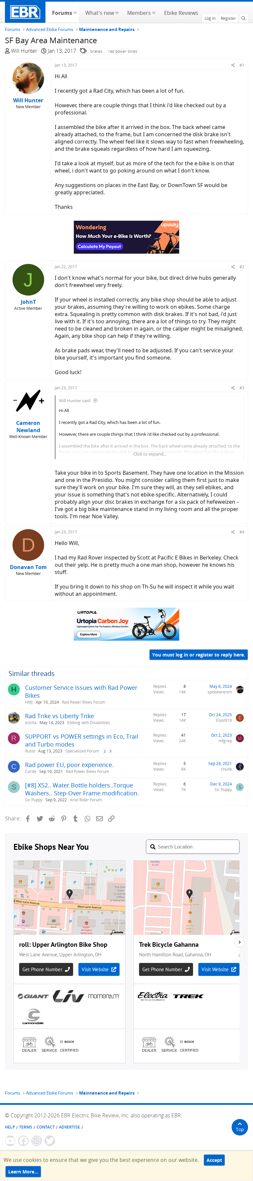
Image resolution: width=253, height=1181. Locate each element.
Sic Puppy (33, 800)
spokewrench (220, 692)
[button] (75, 12)
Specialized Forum (82, 751)
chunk (226, 769)
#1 (241, 65)
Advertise (69, 1127)
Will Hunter (24, 50)
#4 (241, 532)
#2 (241, 267)
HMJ (29, 702)
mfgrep (225, 741)
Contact (46, 1127)
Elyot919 (224, 720)
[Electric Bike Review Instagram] (36, 1140)
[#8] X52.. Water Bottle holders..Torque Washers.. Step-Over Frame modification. (82, 789)
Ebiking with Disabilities (88, 722)
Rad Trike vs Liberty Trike (59, 716)
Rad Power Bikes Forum (83, 702)
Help (10, 1127)
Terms (25, 1127)
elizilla (31, 722)
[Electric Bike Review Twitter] (49, 1140)
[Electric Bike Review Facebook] (23, 1140)
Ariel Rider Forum (86, 800)
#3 (241, 388)
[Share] (233, 65)
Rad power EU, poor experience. (69, 765)
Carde (30, 771)
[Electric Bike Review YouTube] (10, 1140)
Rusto (30, 751)
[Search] (243, 18)
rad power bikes (122, 51)
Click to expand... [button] (149, 454)
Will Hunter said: (75, 400)
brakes (96, 51)
